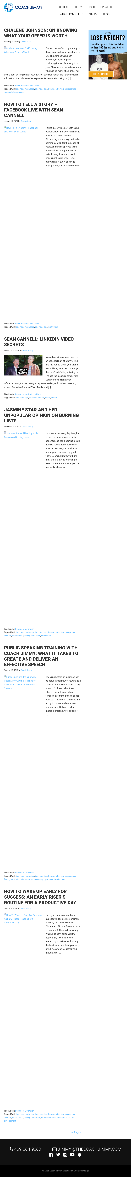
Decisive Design (81, 1171)
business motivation (25, 89)
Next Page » (75, 1132)
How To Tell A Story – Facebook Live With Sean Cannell (33, 110)
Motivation (34, 85)
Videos (38, 394)
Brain (17, 85)
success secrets (36, 397)
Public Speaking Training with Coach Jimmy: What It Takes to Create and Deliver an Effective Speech (41, 656)
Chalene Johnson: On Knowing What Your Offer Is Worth (40, 33)
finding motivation (32, 635)
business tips (41, 89)
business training (56, 89)
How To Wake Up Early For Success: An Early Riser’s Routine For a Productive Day (40, 897)
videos (54, 397)
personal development (14, 92)
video (47, 397)
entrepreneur (70, 89)
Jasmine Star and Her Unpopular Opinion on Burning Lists (41, 415)
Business (25, 85)
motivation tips (38, 879)
